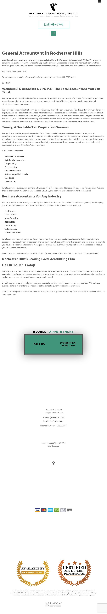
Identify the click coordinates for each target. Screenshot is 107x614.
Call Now (6, 83)
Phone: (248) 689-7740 (53, 418)
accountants (76, 121)
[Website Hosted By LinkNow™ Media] (53, 603)
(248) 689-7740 (53, 24)
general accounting (10, 274)
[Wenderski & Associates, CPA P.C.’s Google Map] (53, 463)
